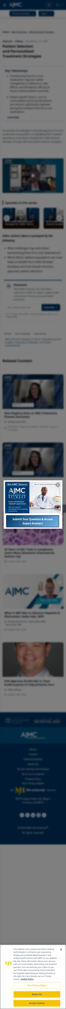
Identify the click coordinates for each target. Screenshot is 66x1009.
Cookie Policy (27, 979)
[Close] (61, 949)
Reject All (37, 994)
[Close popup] (58, 485)
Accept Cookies (37, 1003)
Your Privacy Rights (37, 985)
